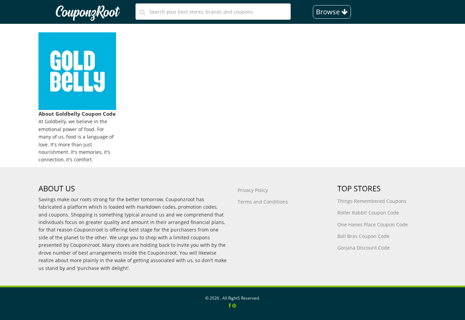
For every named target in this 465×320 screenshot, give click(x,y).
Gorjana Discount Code (363, 247)
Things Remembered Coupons (371, 201)
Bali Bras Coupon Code (363, 236)
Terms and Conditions (263, 201)
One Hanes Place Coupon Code (372, 224)
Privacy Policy (253, 190)
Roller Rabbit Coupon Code (368, 212)
